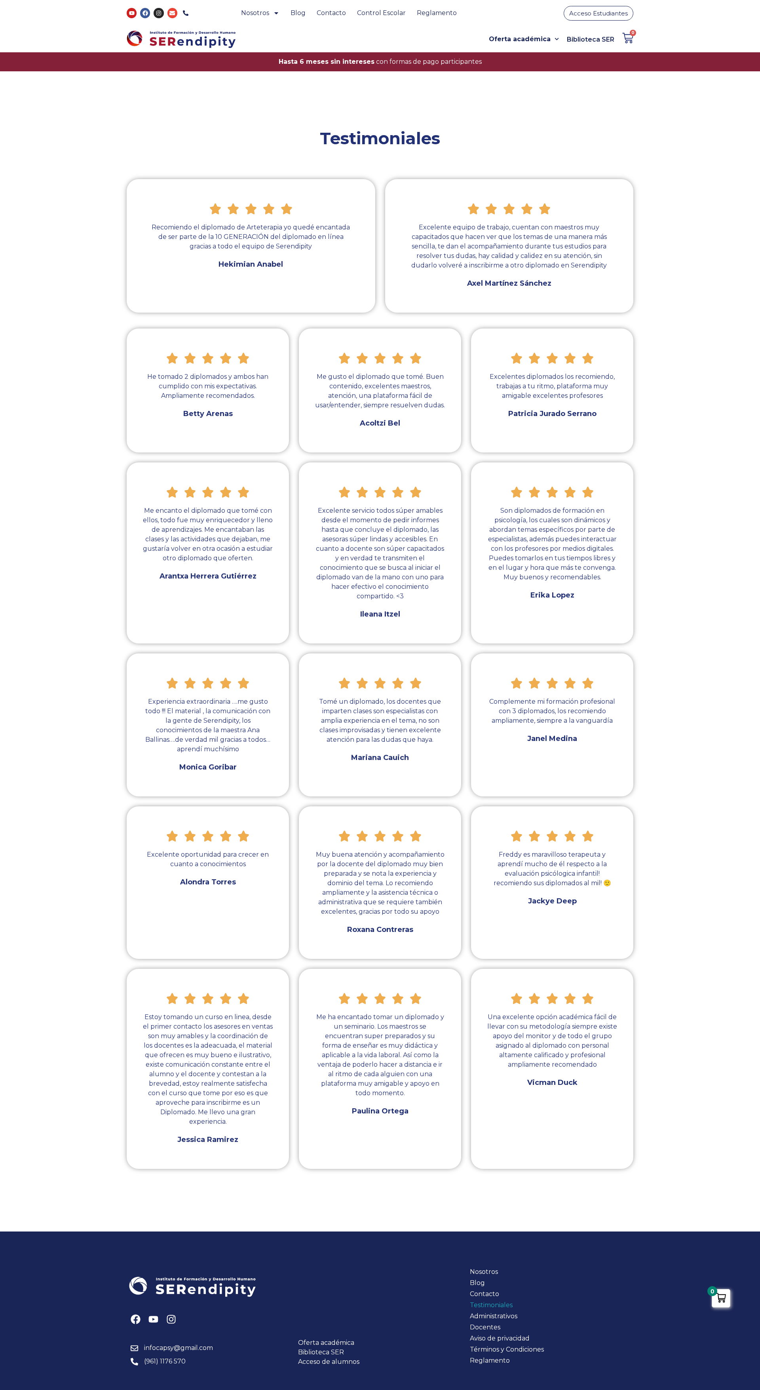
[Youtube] (132, 13)
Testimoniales (491, 1305)
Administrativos (493, 1316)
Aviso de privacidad (500, 1338)
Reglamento (437, 13)
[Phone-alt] (186, 13)
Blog (298, 13)
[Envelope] (172, 13)
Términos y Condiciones (507, 1349)
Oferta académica (520, 39)
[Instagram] (158, 13)
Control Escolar (381, 13)
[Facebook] (145, 13)
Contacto (331, 13)
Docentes (485, 1327)
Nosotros (255, 13)
